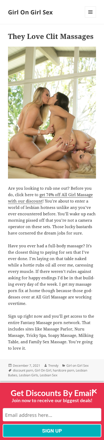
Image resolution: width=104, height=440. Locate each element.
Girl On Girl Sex (30, 12)
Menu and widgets (90, 17)
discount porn (23, 370)
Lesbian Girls (28, 375)
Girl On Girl (43, 370)
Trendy (53, 365)
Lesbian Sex (48, 375)
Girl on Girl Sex (77, 365)
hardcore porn (63, 370)
